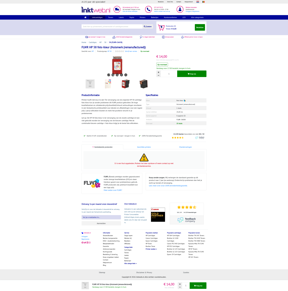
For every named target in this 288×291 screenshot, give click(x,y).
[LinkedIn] (87, 243)
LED (184, 17)
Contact (178, 2)
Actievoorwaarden (109, 249)
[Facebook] (83, 243)
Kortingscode (107, 252)
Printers (142, 17)
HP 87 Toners (192, 249)
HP (93, 51)
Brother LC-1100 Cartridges (172, 239)
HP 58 (109, 51)
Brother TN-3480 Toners (196, 241)
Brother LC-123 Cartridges (176, 249)
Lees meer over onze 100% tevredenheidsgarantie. (168, 185)
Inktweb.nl (87, 233)
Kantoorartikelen (170, 17)
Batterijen (154, 17)
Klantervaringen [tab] (185, 147)
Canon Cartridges (152, 238)
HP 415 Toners (193, 257)
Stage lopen (128, 235)
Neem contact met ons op (162, 11)
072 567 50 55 (158, 7)
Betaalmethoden (108, 244)
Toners (110, 17)
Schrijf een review (131, 51)
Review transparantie (110, 238)
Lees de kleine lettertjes (130, 11)
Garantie (106, 246)
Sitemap (102, 272)
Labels (121, 17)
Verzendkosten (108, 235)
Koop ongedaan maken (111, 257)
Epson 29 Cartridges (174, 254)
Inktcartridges (97, 17)
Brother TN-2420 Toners (196, 238)
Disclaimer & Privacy (144, 272)
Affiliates (127, 244)
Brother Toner (150, 246)
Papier (131, 17)
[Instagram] (90, 243)
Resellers (161, 2)
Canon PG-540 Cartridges (176, 244)
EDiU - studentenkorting (111, 241)
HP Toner (149, 244)
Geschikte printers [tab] (144, 147)
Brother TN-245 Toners (196, 235)
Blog (104, 265)
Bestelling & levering (110, 254)
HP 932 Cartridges (173, 246)
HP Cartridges (150, 235)
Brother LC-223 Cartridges (176, 252)
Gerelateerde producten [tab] (103, 147)
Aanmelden (101, 223)
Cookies (186, 272)
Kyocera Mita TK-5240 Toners (196, 245)
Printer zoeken (151, 249)
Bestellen (200, 27)
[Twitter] (85, 243)
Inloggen (188, 11)
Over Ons (170, 2)
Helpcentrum (189, 2)
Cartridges (127, 250)
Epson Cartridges (152, 241)
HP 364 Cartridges (173, 235)
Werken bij (128, 238)
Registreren (195, 11)
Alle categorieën (197, 17)
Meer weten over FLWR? (113, 190)
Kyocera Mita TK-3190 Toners (196, 253)
